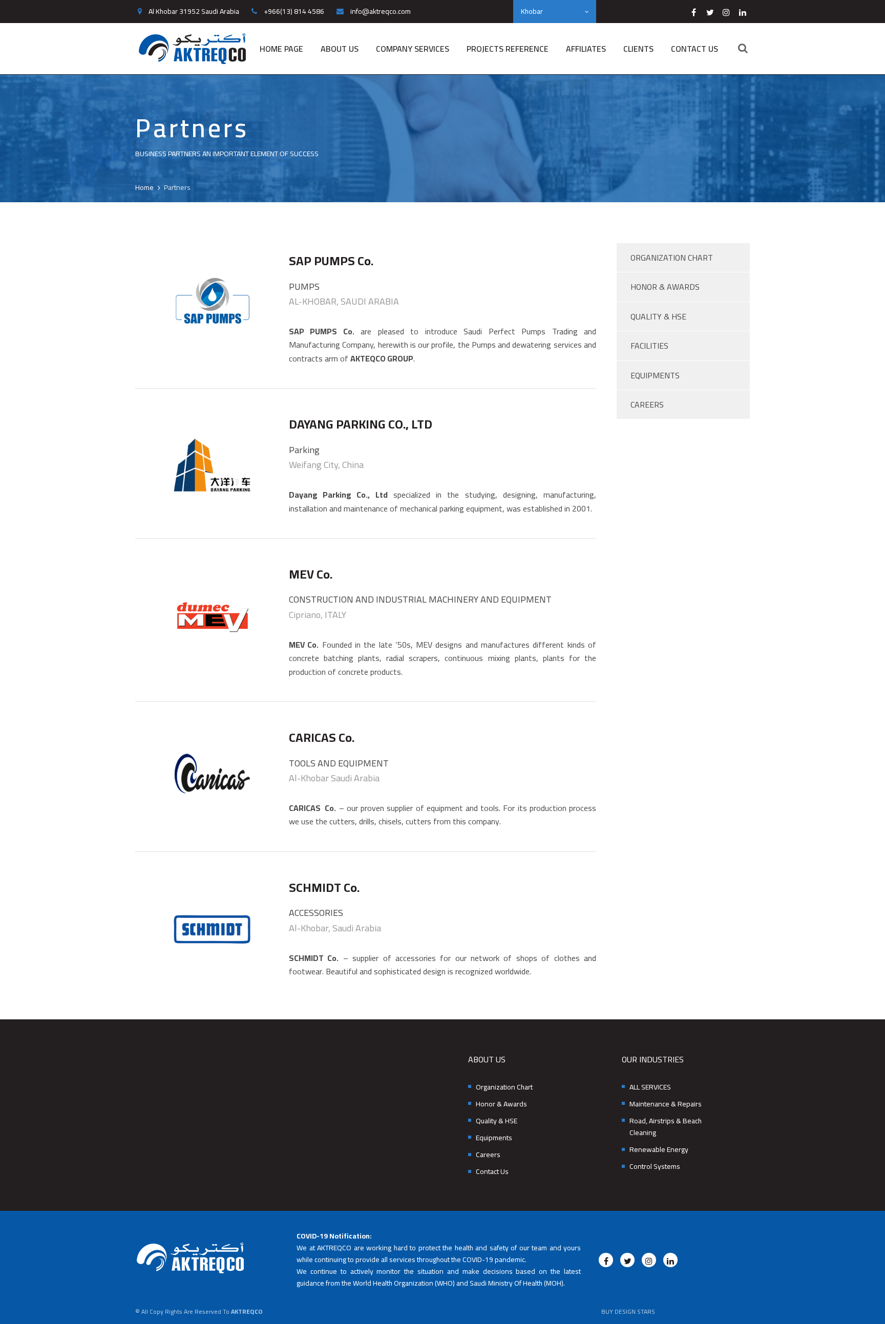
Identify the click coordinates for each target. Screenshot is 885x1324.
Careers (647, 404)
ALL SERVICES (650, 1087)
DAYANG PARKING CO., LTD (360, 424)
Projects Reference (508, 48)
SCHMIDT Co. (324, 887)
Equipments (655, 375)
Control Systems (654, 1166)
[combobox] (554, 11)
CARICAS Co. (321, 737)
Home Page (281, 48)
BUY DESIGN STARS (628, 1311)
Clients (638, 48)
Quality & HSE (658, 316)
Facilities (649, 345)
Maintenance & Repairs (665, 1104)
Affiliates (586, 48)
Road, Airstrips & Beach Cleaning (665, 1127)
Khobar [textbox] (532, 11)
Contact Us (694, 48)
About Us (340, 48)
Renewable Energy (658, 1150)
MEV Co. (310, 574)
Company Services (412, 48)
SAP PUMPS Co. (331, 260)
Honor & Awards (665, 286)
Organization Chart (671, 257)
